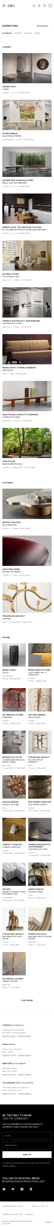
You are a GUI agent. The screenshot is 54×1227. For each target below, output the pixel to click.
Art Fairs (18, 33)
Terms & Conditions (12, 1214)
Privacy (29, 1214)
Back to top (38, 1206)
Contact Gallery (24, 1036)
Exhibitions (7, 33)
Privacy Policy (8, 1166)
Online (37, 33)
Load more (27, 1000)
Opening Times (9, 1036)
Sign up (27, 1154)
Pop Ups (28, 33)
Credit (48, 1222)
